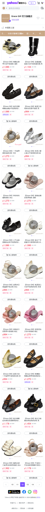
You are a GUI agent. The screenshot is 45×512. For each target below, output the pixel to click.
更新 (38, 497)
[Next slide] (20, 46)
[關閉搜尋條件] (7, 8)
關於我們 (22, 503)
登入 (32, 3)
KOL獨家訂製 (35, 33)
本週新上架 (9, 27)
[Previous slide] (3, 46)
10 (12, 484)
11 (17, 484)
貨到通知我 (11, 76)
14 (33, 484)
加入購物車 (13, 121)
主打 (3, 33)
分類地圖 (30, 508)
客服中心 (13, 503)
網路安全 (15, 508)
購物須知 (31, 503)
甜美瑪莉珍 (29, 33)
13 (28, 484)
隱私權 (22, 508)
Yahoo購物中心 (16, 3)
